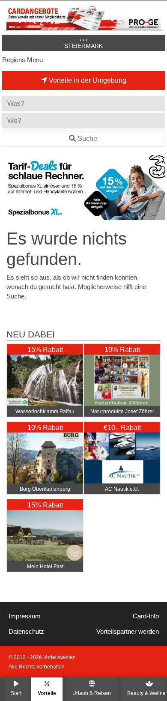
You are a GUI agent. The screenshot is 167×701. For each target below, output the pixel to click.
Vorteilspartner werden (127, 631)
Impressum (25, 616)
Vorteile (47, 693)
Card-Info (146, 616)
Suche (87, 138)
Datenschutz (26, 631)
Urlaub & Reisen (91, 693)
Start (16, 693)
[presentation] (10, 187)
